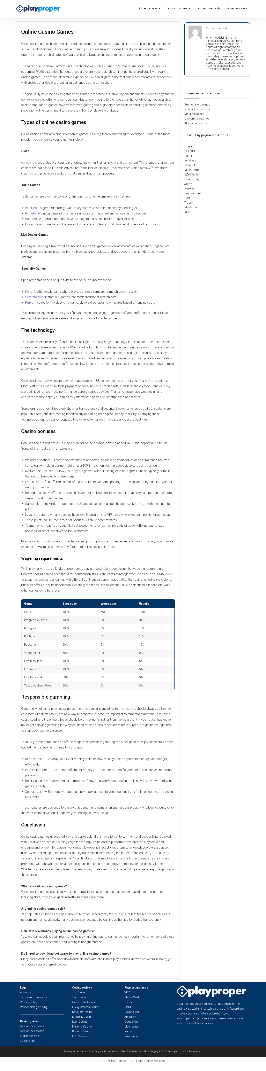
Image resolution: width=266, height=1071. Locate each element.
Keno (28, 291)
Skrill (187, 198)
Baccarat (31, 219)
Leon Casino (80, 1021)
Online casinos (147, 8)
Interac (189, 146)
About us (25, 992)
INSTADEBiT (192, 151)
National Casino (82, 1026)
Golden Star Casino (84, 1002)
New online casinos (197, 109)
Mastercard (192, 207)
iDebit (188, 156)
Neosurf (189, 165)
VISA (187, 212)
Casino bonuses (176, 8)
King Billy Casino (82, 1016)
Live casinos (27, 1040)
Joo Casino (79, 992)
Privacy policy (28, 1002)
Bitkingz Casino (81, 1031)
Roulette (31, 213)
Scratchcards (34, 297)
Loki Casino (79, 1036)
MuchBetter (192, 170)
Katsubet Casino (82, 1011)
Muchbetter (131, 1026)
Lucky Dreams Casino (85, 1007)
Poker (29, 224)
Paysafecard (192, 193)
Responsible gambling (33, 1007)
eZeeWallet (191, 174)
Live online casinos (196, 118)
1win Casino (79, 997)
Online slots (29, 162)
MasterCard (131, 997)
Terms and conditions (33, 997)
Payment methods (208, 8)
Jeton (188, 184)
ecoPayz (190, 160)
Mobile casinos (194, 114)
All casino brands (195, 123)
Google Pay (191, 179)
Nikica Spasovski (217, 28)
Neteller (189, 188)
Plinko (29, 302)
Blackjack (31, 208)
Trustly (188, 202)
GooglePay (131, 1021)
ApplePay (130, 1016)
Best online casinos (197, 104)
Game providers (236, 8)
